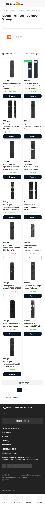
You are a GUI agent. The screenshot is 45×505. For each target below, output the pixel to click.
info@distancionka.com (11, 453)
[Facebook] (4, 466)
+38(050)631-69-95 (9, 449)
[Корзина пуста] (41, 3)
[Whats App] (29, 466)
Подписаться (22, 421)
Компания (6, 432)
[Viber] (24, 466)
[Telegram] (14, 466)
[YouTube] (19, 466)
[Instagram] (9, 466)
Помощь (6, 441)
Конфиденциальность (10, 490)
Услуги (5, 436)
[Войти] (37, 3)
